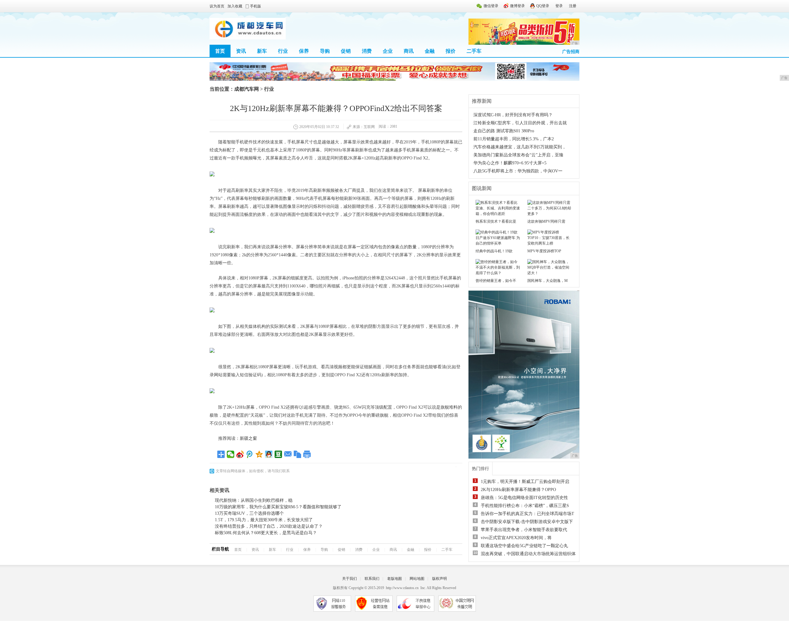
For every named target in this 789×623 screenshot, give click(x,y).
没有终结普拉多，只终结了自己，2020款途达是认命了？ (269, 526)
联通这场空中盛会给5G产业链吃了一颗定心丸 (524, 545)
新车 (262, 51)
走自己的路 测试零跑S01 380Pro (503, 131)
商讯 (409, 51)
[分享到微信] (231, 454)
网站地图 (417, 578)
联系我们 (372, 578)
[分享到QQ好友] (269, 454)
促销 (346, 51)
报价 (451, 51)
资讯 (241, 51)
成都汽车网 (246, 89)
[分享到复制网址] (297, 454)
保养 (304, 51)
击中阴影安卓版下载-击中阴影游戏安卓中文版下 (527, 521)
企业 (388, 51)
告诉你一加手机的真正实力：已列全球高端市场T (527, 513)
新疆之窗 (248, 438)
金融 (430, 51)
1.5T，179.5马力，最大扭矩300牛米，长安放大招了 (264, 520)
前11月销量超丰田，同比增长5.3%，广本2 (513, 139)
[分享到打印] (307, 454)
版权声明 (439, 578)
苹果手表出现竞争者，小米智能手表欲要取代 (524, 529)
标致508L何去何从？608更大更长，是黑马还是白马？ (266, 532)
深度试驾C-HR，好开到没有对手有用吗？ (513, 115)
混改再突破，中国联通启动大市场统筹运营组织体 (528, 553)
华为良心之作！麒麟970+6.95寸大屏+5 (509, 163)
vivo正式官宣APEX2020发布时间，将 (516, 537)
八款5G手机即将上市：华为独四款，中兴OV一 (517, 171)
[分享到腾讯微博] (250, 454)
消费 (367, 51)
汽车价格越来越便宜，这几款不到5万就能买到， (519, 147)
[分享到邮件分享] (288, 454)
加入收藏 (234, 6)
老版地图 (394, 578)
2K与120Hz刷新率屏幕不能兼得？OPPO (518, 489)
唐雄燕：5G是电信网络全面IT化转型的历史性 (524, 497)
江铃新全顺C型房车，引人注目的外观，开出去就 (520, 123)
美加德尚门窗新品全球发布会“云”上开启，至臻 (518, 155)
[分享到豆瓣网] (278, 454)
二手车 (474, 51)
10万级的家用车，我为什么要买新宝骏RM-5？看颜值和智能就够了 (278, 507)
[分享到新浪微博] (240, 454)
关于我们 (349, 578)
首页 (220, 51)
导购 (325, 51)
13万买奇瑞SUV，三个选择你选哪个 (249, 513)
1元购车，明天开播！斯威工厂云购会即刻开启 (525, 481)
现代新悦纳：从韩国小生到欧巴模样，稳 (253, 500)
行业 (283, 51)
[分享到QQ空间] (259, 454)
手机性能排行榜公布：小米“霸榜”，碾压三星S (525, 505)
